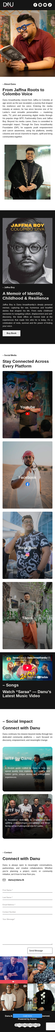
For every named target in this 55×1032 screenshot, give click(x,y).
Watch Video (12, 703)
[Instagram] (27, 578)
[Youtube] (27, 438)
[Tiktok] (27, 648)
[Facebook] (27, 508)
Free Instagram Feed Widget (28, 1025)
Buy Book (11, 333)
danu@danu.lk (16, 880)
